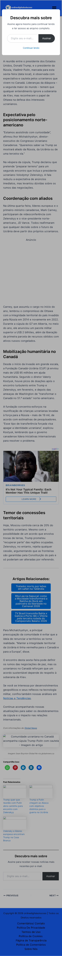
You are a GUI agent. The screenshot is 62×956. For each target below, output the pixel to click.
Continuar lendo (31, 47)
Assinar (46, 38)
